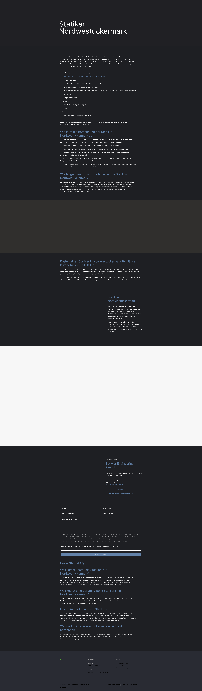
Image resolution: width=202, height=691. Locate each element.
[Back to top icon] (140, 684)
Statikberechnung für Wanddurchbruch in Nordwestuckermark (84, 76)
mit (89, 684)
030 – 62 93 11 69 (116, 490)
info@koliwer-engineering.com (121, 493)
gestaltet (84, 684)
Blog (109, 684)
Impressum (116, 684)
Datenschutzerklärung (121, 541)
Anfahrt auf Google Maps (115, 484)
